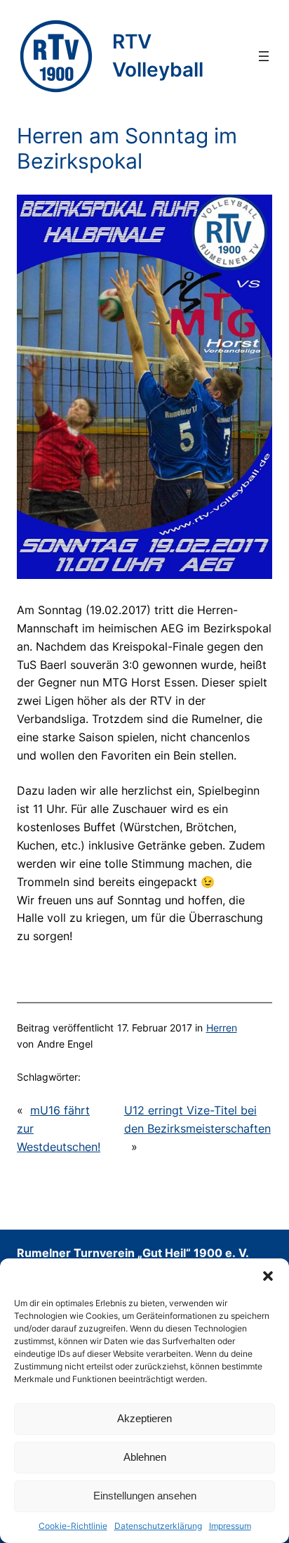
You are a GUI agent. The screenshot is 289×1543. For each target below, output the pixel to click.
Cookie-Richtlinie (73, 1526)
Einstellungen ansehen (144, 1496)
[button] (268, 1276)
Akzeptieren (144, 1418)
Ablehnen (144, 1457)
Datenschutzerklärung (158, 1526)
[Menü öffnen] (263, 56)
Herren (221, 1028)
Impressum (230, 1526)
